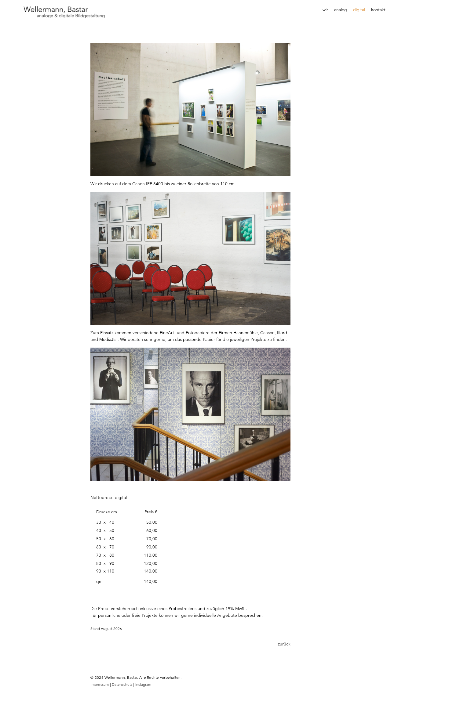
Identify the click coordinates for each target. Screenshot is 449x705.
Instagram (143, 684)
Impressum (99, 684)
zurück (284, 644)
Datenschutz (123, 684)
